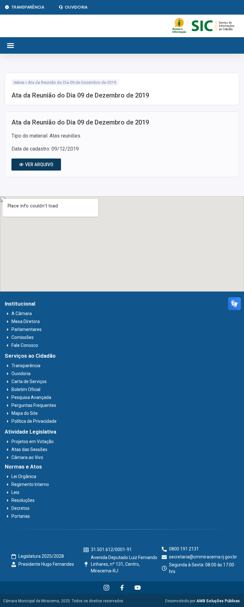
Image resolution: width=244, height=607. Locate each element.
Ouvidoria (76, 7)
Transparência (27, 7)
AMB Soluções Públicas (218, 601)
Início (19, 82)
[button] (10, 45)
